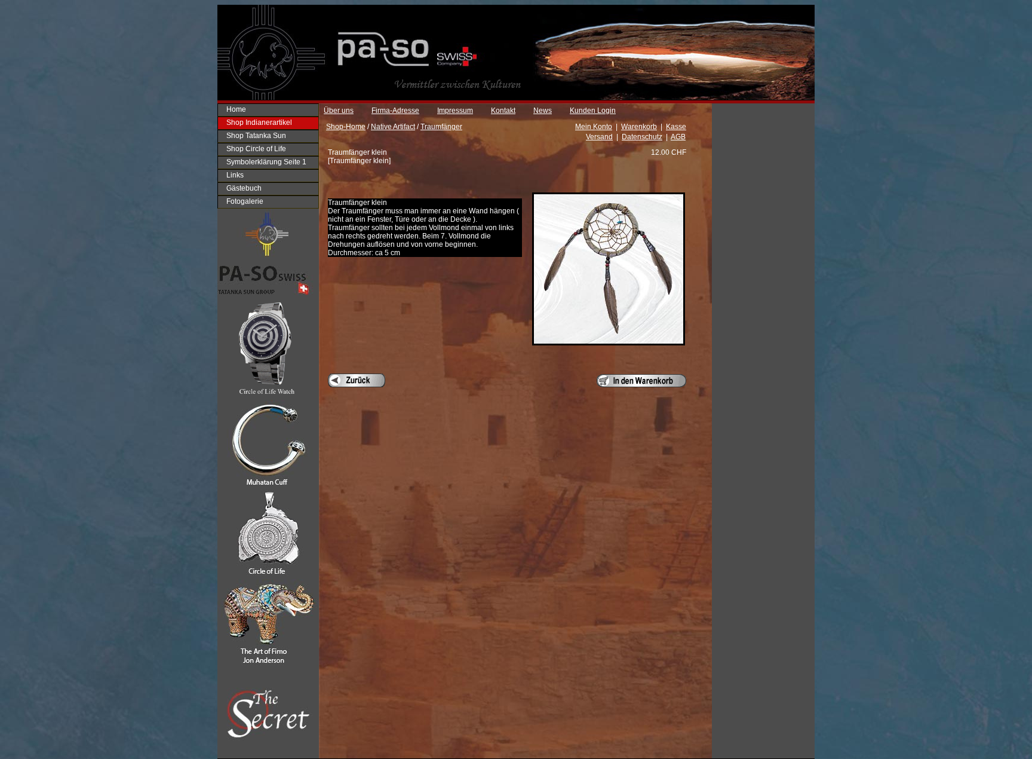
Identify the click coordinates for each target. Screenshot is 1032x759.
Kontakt (503, 110)
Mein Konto (593, 127)
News (542, 110)
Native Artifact (393, 127)
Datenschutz (642, 137)
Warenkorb (639, 127)
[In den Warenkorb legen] (641, 380)
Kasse (676, 127)
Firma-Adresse (395, 110)
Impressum (455, 110)
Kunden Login (593, 110)
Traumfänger (441, 127)
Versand (599, 137)
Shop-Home (346, 127)
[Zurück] (356, 380)
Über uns (339, 110)
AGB (678, 137)
